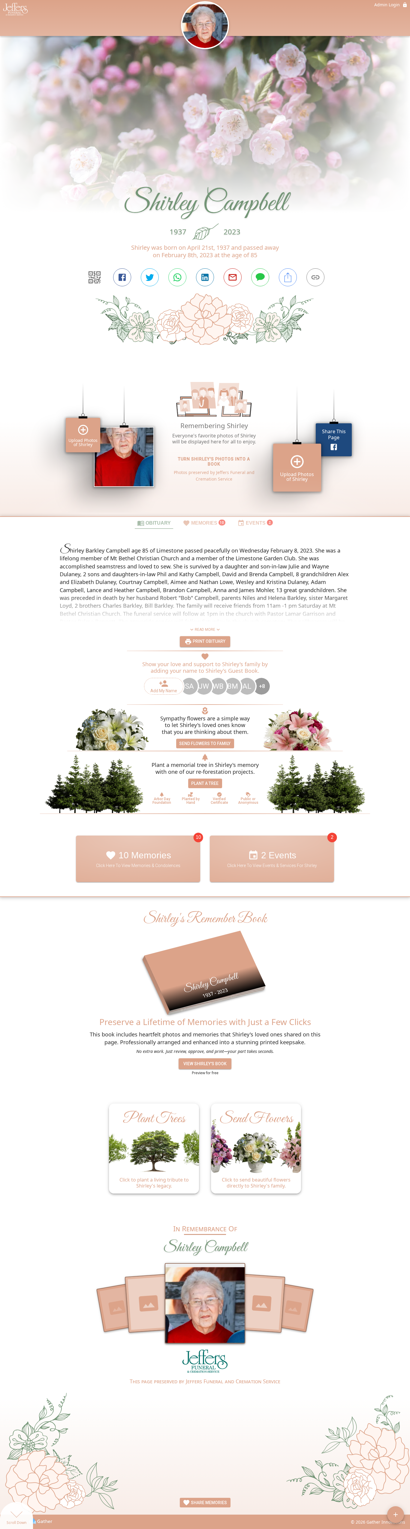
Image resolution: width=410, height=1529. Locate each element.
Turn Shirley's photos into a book (214, 461)
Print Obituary (208, 641)
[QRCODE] (95, 277)
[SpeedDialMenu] (395, 1514)
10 (198, 837)
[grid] (205, 441)
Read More (205, 629)
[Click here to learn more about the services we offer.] (205, 1362)
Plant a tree (205, 783)
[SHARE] (288, 277)
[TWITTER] (150, 277)
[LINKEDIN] (205, 277)
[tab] (154, 523)
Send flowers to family (205, 743)
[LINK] (315, 277)
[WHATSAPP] (177, 277)
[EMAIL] (233, 277)
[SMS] (260, 277)
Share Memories (208, 1502)
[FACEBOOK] (122, 277)
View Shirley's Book (205, 1063)
